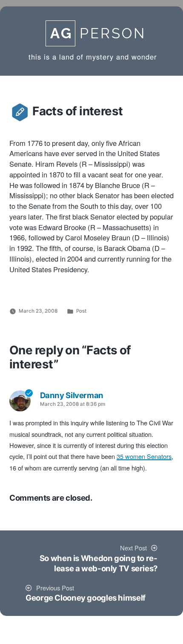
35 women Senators (144, 457)
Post (81, 311)
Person (98, 33)
